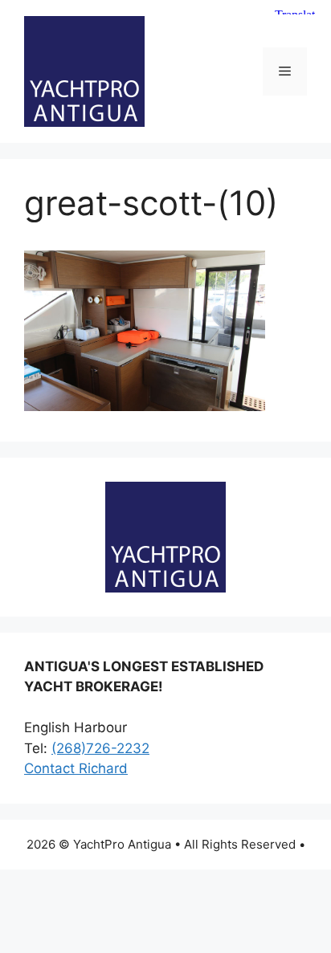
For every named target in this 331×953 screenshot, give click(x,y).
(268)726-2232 (100, 748)
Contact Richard (76, 768)
